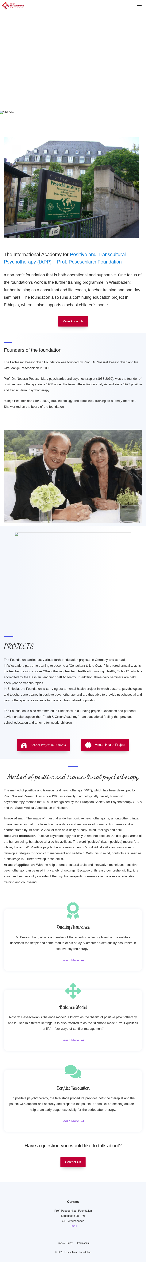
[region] (73, 59)
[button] (6, 56)
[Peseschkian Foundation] (13, 5)
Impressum (83, 1243)
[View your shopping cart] (125, 5)
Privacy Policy (65, 1243)
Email (73, 1226)
